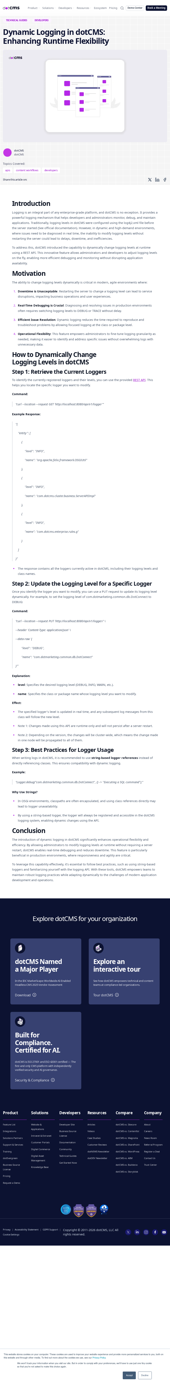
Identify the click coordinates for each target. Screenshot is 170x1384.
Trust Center (150, 1164)
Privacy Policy (99, 1357)
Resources (83, 8)
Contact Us (149, 1158)
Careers (148, 1131)
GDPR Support (50, 1229)
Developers (65, 8)
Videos (91, 1131)
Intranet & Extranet (41, 1135)
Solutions (47, 8)
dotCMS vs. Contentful (127, 1131)
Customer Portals (40, 1142)
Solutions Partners (12, 1138)
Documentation (67, 1142)
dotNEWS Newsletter (98, 1151)
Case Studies (94, 1138)
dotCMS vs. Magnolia (127, 1138)
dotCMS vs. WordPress (128, 1151)
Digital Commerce (40, 1149)
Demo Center (135, 7)
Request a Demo (11, 1182)
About (147, 1124)
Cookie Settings (11, 1234)
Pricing (113, 8)
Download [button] (26, 995)
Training (7, 1151)
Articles (91, 1124)
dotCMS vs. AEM (124, 1158)
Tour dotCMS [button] (107, 995)
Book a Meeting (156, 7)
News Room (150, 1138)
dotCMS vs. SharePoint (128, 1144)
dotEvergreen (10, 1158)
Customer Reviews (97, 1144)
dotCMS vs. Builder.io (127, 1164)
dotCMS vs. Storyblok (127, 1171)
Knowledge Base (40, 1167)
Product (33, 8)
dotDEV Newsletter (97, 1158)
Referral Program (153, 1144)
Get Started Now (68, 1162)
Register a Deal (152, 1151)
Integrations (9, 1131)
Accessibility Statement (26, 1229)
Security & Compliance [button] (36, 1080)
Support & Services (13, 1144)
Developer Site (67, 1124)
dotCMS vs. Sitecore (126, 1124)
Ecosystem (100, 8)
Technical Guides (67, 1155)
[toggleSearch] (122, 8)
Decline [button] (144, 1375)
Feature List (9, 1124)
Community (65, 1149)
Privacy (7, 1229)
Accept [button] (129, 1375)
